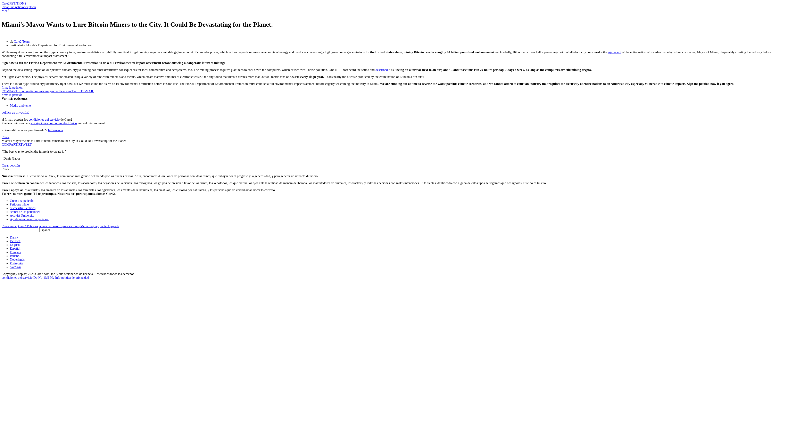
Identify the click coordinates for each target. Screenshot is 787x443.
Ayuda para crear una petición (29, 219)
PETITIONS (17, 3)
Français (15, 252)
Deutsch (15, 241)
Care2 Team (22, 41)
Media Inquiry (89, 226)
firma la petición (12, 87)
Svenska (15, 267)
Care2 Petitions (28, 226)
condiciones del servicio (44, 119)
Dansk (14, 237)
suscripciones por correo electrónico (54, 123)
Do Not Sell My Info (46, 277)
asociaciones (71, 226)
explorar (30, 7)
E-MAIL (88, 91)
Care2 (5, 3)
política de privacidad (15, 112)
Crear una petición (13, 7)
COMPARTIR (11, 144)
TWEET (77, 91)
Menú (5, 11)
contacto (105, 226)
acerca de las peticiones (25, 212)
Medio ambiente (20, 105)
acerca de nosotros (51, 226)
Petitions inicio (19, 204)
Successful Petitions (22, 208)
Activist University (22, 215)
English (15, 245)
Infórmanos (55, 130)
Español (45, 230)
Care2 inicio (9, 226)
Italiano (14, 256)
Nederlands (17, 259)
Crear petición (11, 165)
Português (16, 263)
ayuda (115, 226)
